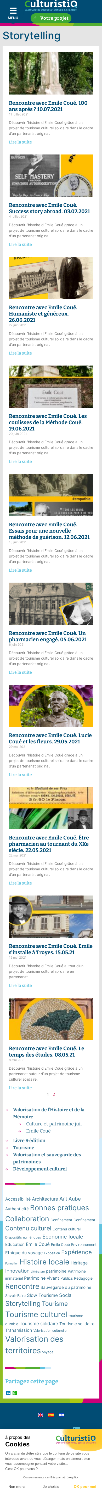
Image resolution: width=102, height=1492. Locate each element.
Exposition (52, 1253)
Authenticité (17, 1208)
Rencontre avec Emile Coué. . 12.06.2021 (49, 530)
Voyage (47, 1352)
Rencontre (22, 1286)
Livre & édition (29, 1140)
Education (15, 1244)
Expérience (76, 1252)
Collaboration (27, 1218)
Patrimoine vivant (41, 1278)
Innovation (17, 1271)
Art (63, 1198)
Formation (11, 1263)
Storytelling (23, 1303)
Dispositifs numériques (23, 1237)
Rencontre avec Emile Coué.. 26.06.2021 (43, 313)
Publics (66, 1278)
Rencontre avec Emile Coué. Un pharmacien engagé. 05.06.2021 (48, 636)
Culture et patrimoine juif (54, 1124)
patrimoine (56, 1271)
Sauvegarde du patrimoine (66, 1287)
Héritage (79, 1263)
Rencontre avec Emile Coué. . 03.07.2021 (49, 208)
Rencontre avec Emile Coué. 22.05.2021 (49, 844)
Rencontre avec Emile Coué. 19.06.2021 (48, 422)
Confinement (61, 1220)
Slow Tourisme (42, 1295)
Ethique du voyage (24, 1252)
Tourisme (23, 1148)
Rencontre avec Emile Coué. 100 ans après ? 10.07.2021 (48, 106)
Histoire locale (44, 1261)
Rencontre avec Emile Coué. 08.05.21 (46, 1051)
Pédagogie (83, 1278)
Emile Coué (38, 1131)
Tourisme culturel (36, 1314)
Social (65, 1295)
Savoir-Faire (15, 1295)
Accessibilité (18, 1199)
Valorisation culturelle (49, 1331)
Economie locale (62, 1236)
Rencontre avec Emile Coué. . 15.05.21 (51, 949)
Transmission (18, 1330)
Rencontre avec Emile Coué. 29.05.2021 (50, 738)
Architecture (45, 1199)
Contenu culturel (28, 1228)
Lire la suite (20, 142)
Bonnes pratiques (59, 1207)
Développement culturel (40, 1169)
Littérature (38, 1271)
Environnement (84, 1244)
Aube (75, 1199)
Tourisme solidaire (39, 1323)
